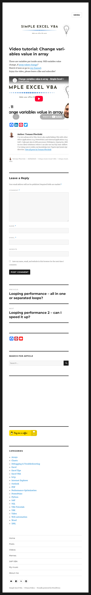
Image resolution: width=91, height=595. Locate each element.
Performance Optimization (24, 490)
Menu (77, 15)
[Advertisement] (37, 397)
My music (13, 567)
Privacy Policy (29, 588)
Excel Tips (16, 470)
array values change (28, 65)
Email (12, 238)
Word (14, 520)
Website (13, 249)
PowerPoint (16, 493)
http (13, 477)
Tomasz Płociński (19, 159)
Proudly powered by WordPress (48, 588)
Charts (14, 460)
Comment (14, 190)
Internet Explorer (19, 480)
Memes (12, 555)
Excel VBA (52, 159)
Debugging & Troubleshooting (25, 464)
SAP (13, 500)
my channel (35, 68)
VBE (13, 510)
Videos (12, 550)
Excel (46, 159)
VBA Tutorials (17, 507)
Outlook (15, 484)
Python (14, 497)
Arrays (40, 159)
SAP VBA (13, 561)
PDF (13, 487)
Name (12, 226)
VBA (10, 161)
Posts (11, 544)
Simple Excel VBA (15, 588)
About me (14, 573)
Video (14, 513)
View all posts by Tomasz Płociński (38, 150)
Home (12, 538)
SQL (13, 503)
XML (13, 523)
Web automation (19, 517)
